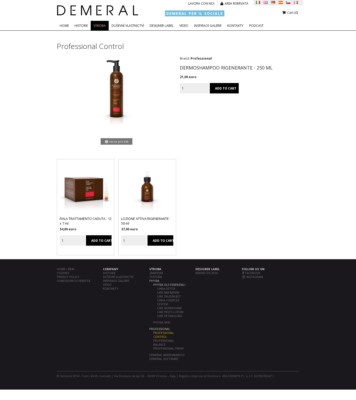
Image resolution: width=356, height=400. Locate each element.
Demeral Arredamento (167, 355)
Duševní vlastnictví (128, 25)
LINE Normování (169, 308)
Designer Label (162, 25)
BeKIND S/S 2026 (206, 273)
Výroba (100, 25)
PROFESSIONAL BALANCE (163, 342)
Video (183, 25)
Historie (81, 25)
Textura (155, 277)
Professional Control (163, 335)
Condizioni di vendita (73, 281)
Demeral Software (163, 359)
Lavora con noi (201, 3)
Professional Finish (168, 348)
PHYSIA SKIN (161, 322)
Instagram (254, 277)
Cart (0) (292, 12)
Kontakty (235, 25)
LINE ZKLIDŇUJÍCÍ (168, 296)
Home (64, 25)
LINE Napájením (168, 292)
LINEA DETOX (166, 288)
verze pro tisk (118, 141)
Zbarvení (156, 273)
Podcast (256, 25)
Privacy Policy (68, 277)
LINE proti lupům (170, 312)
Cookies (63, 273)
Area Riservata (236, 3)
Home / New (65, 269)
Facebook (252, 273)
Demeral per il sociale (194, 13)
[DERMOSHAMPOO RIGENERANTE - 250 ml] (116, 128)
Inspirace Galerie (208, 25)
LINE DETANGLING (169, 316)
